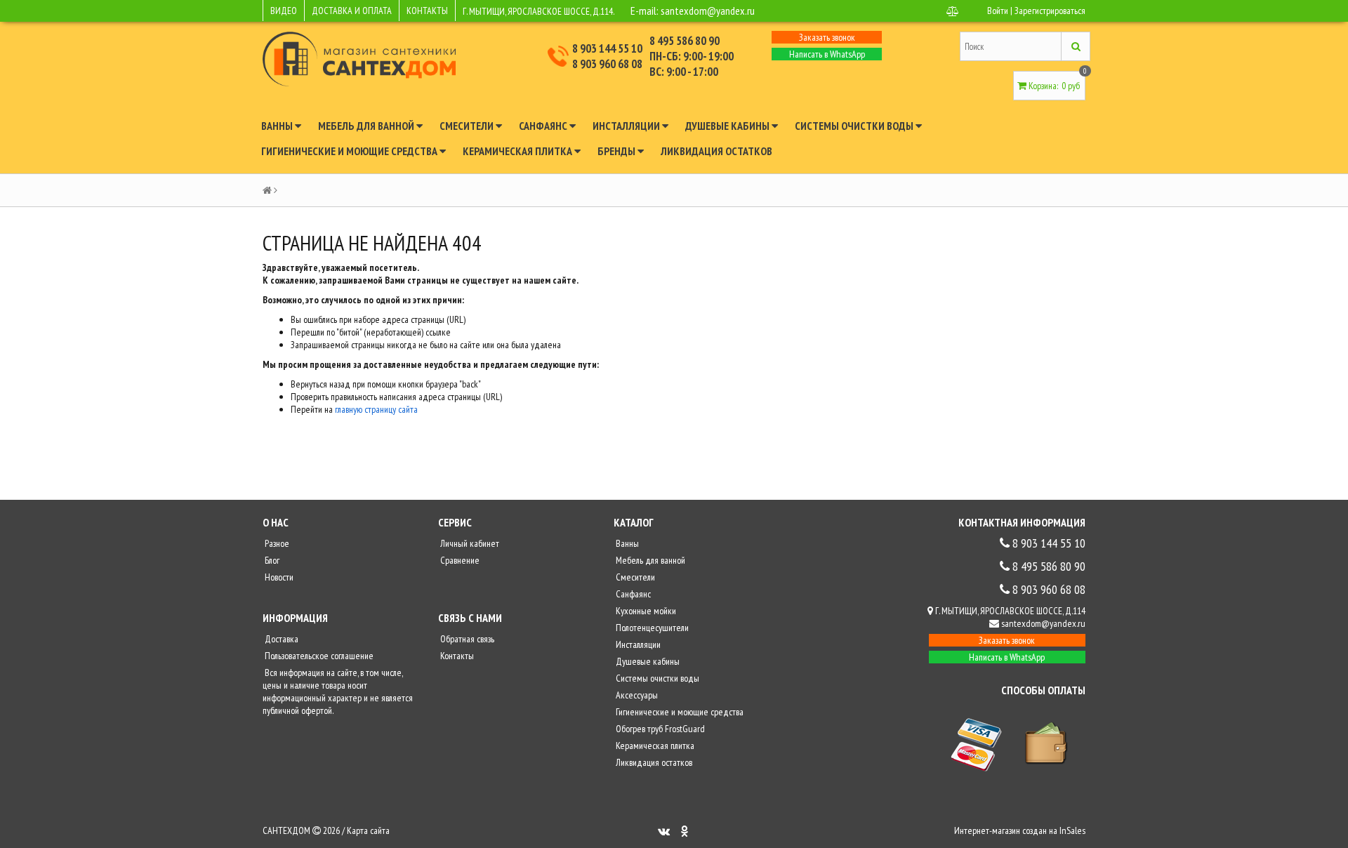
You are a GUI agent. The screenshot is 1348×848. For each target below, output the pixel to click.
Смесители (468, 126)
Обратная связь (466, 638)
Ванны (278, 126)
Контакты (456, 655)
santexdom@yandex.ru (708, 11)
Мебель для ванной (367, 126)
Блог (271, 560)
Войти (997, 10)
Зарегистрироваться (1050, 10)
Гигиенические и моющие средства (350, 151)
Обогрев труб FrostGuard (659, 728)
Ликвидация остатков (716, 151)
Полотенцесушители (651, 627)
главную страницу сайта (376, 409)
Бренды (617, 151)
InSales (1072, 830)
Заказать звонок (827, 37)
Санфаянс (544, 126)
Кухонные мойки (645, 610)
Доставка (280, 638)
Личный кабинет (468, 543)
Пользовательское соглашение (318, 655)
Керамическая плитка (518, 151)
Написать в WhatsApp (827, 54)
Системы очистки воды (855, 126)
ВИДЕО (283, 10)
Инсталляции (627, 126)
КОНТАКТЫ (427, 10)
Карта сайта (368, 830)
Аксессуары (636, 695)
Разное (276, 543)
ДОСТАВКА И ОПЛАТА (352, 10)
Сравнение (459, 560)
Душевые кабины (728, 126)
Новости (278, 577)
